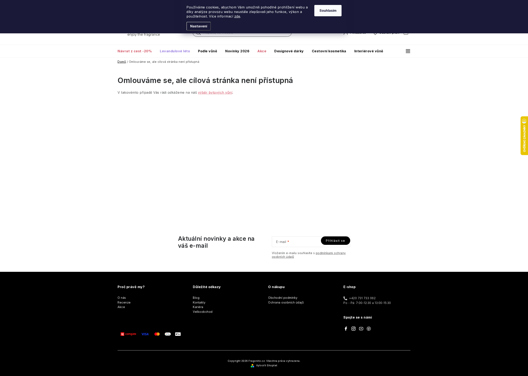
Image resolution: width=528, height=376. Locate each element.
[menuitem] (137, 51)
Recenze (124, 302)
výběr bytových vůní (215, 92)
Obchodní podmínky (283, 297)
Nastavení (198, 26)
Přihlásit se (335, 240)
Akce (121, 307)
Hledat (198, 33)
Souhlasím (327, 10)
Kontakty (199, 302)
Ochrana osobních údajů (286, 302)
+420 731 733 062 (362, 298)
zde (237, 16)
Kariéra (198, 307)
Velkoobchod (203, 311)
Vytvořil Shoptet (266, 365)
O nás (122, 297)
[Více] (406, 51)
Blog (196, 297)
